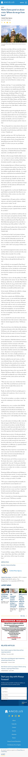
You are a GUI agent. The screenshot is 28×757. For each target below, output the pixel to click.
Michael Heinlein (4, 670)
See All (22, 616)
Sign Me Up (4, 700)
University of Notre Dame (10, 565)
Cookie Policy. (4, 751)
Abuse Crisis (3, 565)
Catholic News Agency (6, 18)
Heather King (12, 608)
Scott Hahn (3, 601)
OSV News (3, 654)
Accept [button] (3, 754)
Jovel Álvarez (21, 608)
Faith (2, 7)
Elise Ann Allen (4, 662)
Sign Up (24, 702)
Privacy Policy (20, 750)
